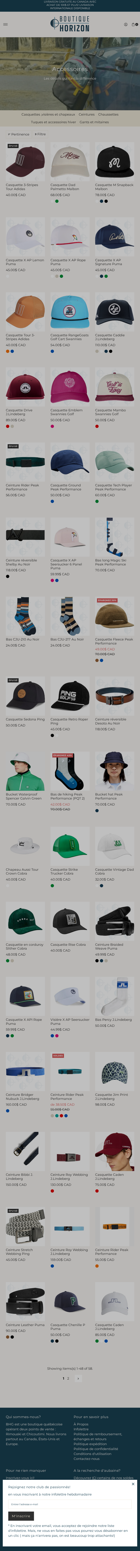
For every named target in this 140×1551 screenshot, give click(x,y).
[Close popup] (133, 1484)
